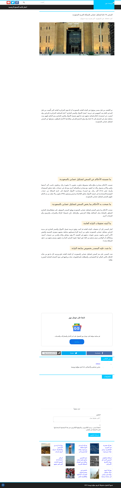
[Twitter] (13, 2)
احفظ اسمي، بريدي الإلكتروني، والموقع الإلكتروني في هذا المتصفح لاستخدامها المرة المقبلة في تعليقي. (77, 428)
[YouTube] (8, 2)
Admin (107, 18)
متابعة (76, 342)
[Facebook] (17, 2)
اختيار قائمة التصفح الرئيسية (18, 7)
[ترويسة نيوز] (104, 4)
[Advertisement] (76, 83)
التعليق (98, 415)
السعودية (98, 18)
